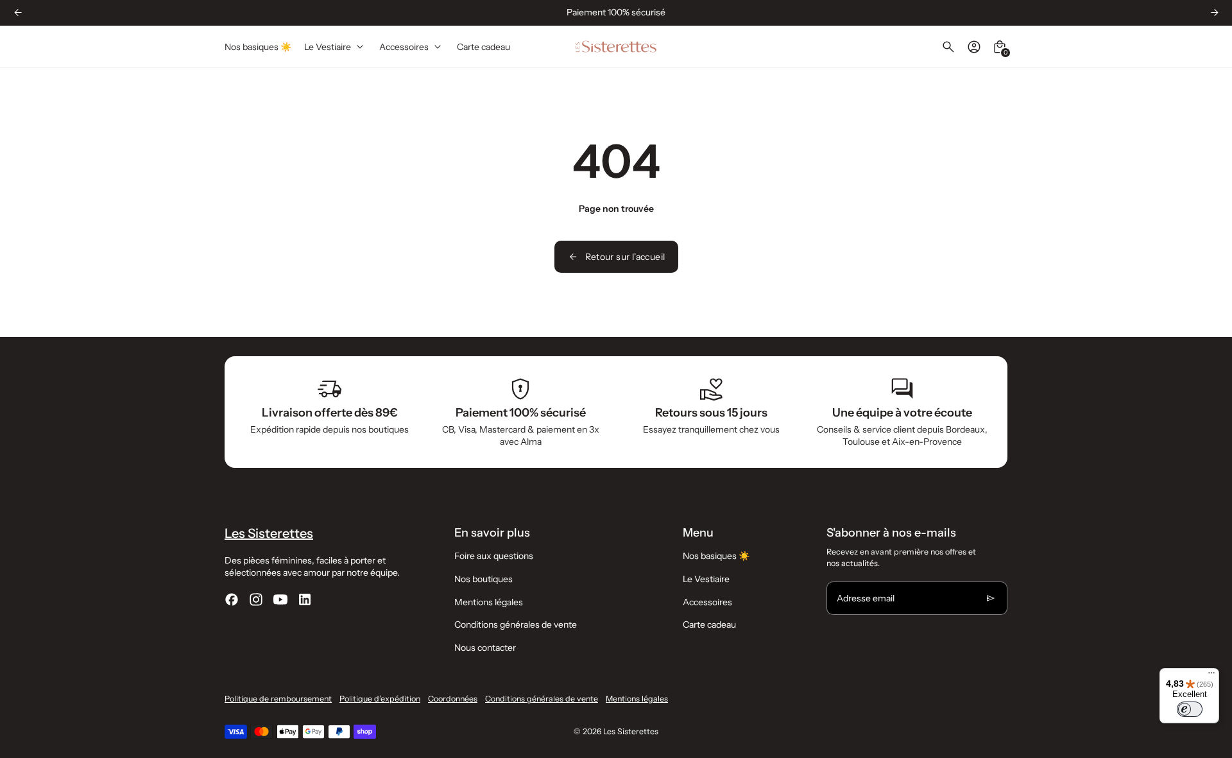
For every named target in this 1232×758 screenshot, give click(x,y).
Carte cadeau (709, 624)
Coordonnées (452, 698)
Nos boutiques (483, 579)
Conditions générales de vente (515, 624)
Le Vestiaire (706, 579)
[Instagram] (256, 599)
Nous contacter (485, 647)
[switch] (1189, 709)
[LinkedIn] (305, 599)
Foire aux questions (493, 556)
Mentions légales (488, 602)
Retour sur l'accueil (625, 257)
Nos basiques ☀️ (716, 556)
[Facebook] (232, 599)
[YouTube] (280, 599)
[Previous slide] (17, 12)
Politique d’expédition (379, 698)
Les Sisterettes (630, 731)
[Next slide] (1214, 12)
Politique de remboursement (278, 698)
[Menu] (1211, 676)
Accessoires (707, 602)
